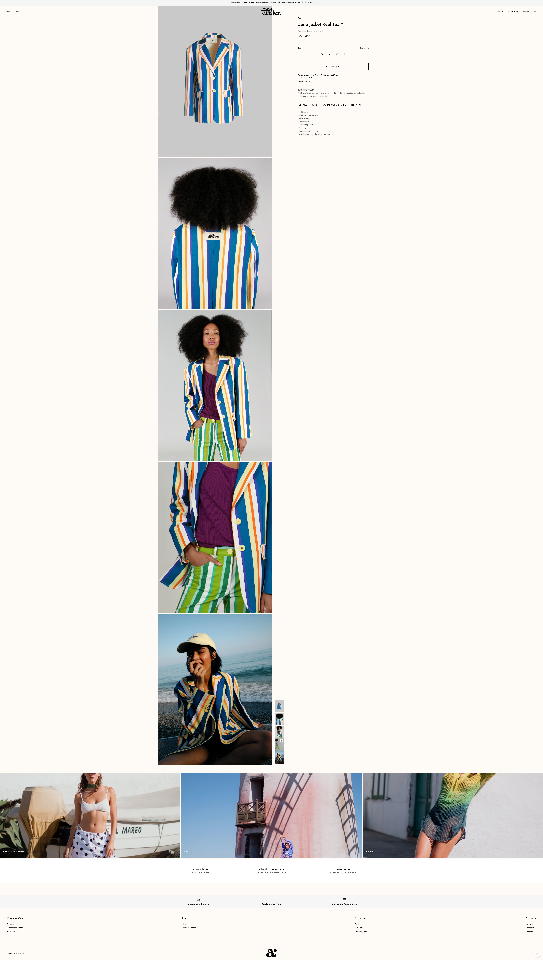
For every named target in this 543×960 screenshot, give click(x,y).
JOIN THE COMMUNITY (292, 503)
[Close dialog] (311, 453)
